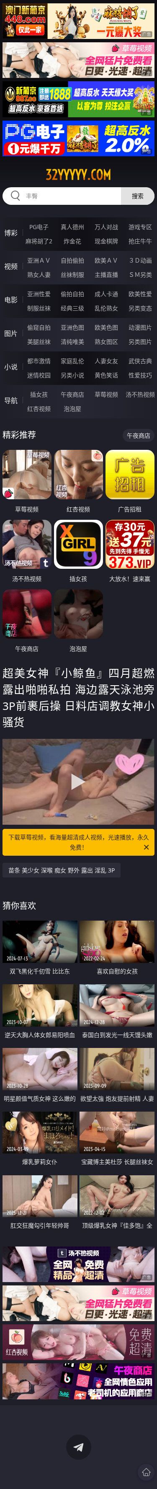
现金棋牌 (106, 241)
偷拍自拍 (72, 294)
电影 (11, 300)
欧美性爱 (140, 294)
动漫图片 (140, 327)
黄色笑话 (106, 375)
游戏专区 (140, 227)
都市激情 (39, 361)
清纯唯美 (72, 342)
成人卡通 (106, 294)
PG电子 (39, 227)
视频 (11, 266)
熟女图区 (106, 342)
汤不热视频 (140, 394)
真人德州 (72, 227)
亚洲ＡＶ (39, 260)
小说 (11, 367)
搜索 (138, 196)
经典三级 (72, 308)
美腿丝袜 (39, 342)
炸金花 (72, 241)
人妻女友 (106, 361)
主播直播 (106, 275)
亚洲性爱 (39, 294)
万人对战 (106, 227)
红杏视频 (39, 409)
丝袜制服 (72, 275)
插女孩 (39, 394)
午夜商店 (72, 394)
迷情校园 (39, 375)
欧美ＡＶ (106, 260)
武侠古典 (140, 361)
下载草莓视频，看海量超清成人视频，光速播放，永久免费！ (78, 842)
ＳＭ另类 (140, 275)
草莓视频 (106, 394)
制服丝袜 (39, 308)
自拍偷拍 (72, 260)
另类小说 (72, 375)
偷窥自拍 (39, 327)
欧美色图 (106, 327)
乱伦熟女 (106, 308)
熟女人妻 (39, 275)
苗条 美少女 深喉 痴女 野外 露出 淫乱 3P (61, 870)
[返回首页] (146, 1472)
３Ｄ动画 (140, 260)
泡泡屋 (72, 409)
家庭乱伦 (72, 361)
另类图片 (140, 342)
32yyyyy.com (78, 174)
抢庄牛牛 (140, 241)
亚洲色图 (72, 327)
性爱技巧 (140, 375)
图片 (11, 333)
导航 (11, 400)
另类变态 (140, 308)
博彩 (11, 232)
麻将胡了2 (39, 241)
